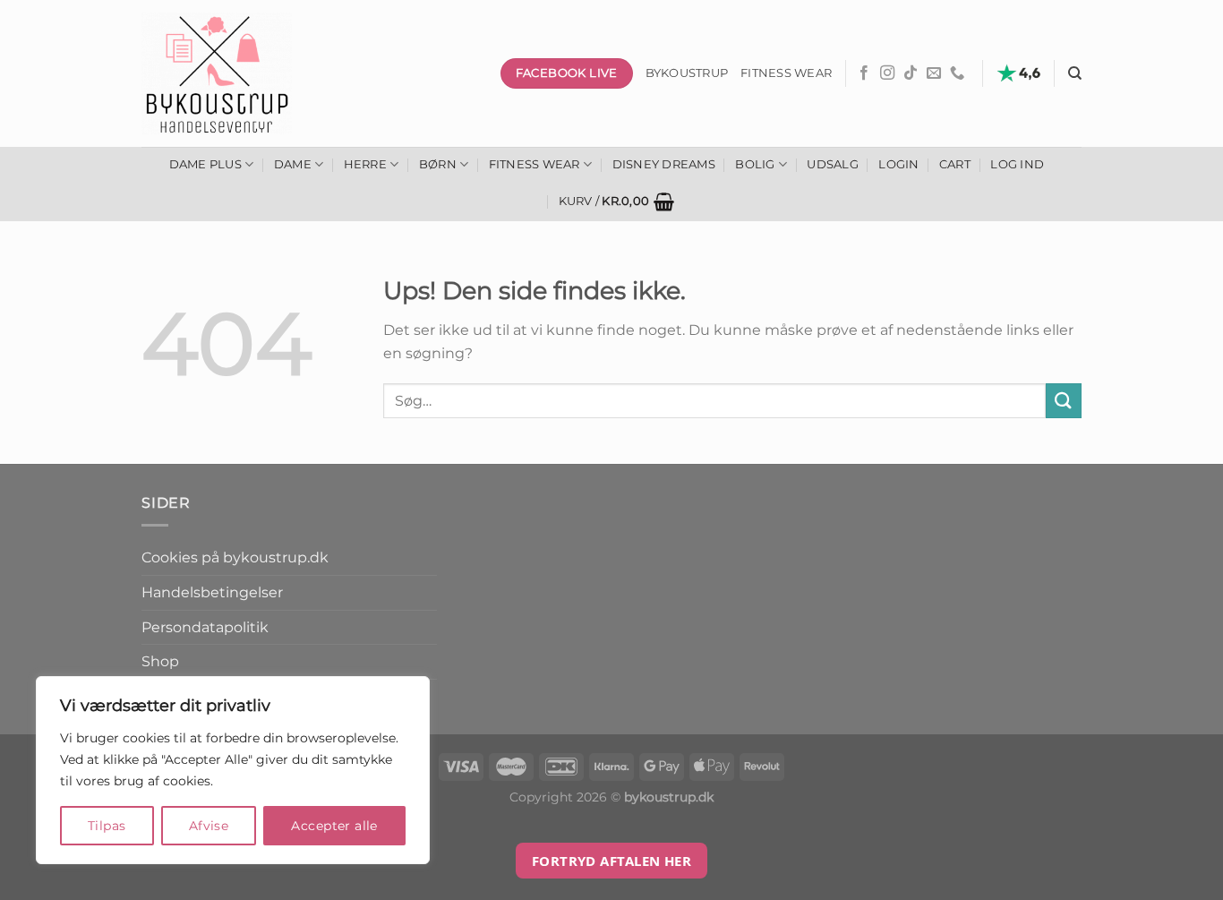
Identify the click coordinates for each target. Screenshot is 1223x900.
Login (898, 164)
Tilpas (107, 826)
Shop (160, 661)
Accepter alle (334, 826)
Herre (365, 164)
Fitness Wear (534, 164)
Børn (438, 164)
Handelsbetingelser (212, 592)
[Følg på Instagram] (887, 73)
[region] (233, 770)
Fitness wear (786, 73)
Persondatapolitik (205, 627)
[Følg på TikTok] (910, 73)
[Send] (1064, 400)
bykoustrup (687, 73)
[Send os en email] (934, 73)
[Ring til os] (957, 73)
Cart (955, 164)
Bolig (754, 164)
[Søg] (1075, 73)
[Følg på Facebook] (864, 73)
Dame (293, 164)
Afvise (209, 826)
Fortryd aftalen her (612, 861)
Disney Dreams (663, 164)
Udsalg (833, 164)
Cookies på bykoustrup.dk (235, 557)
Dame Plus (205, 164)
